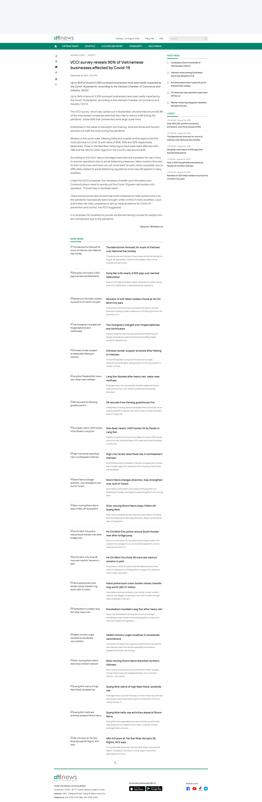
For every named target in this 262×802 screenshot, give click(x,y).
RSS (161, 38)
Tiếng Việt (149, 38)
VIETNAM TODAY (70, 46)
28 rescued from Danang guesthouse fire (130, 402)
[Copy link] (56, 72)
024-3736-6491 (71, 797)
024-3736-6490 (91, 797)
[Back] (56, 84)
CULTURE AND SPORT (112, 46)
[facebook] (56, 56)
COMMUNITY (135, 46)
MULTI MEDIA (154, 46)
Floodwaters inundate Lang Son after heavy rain (134, 609)
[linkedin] (56, 67)
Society (92, 55)
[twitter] (56, 61)
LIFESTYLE (90, 46)
